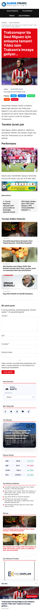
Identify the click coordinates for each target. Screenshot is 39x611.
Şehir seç (8, 393)
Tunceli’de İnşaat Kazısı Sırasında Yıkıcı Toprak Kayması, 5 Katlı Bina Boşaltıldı (19, 487)
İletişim (12, 15)
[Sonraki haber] (32, 426)
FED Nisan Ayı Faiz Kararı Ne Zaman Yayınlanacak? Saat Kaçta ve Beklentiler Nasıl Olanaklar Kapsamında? (18, 500)
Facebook (22, 96)
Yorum (5, 316)
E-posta (5, 344)
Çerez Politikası (24, 15)
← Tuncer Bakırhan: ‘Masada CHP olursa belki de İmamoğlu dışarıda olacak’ (9, 206)
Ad (3, 336)
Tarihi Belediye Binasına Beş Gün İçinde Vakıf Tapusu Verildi (18, 505)
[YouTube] (22, 411)
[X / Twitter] (11, 411)
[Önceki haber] (28, 426)
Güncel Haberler (12, 11)
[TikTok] (28, 411)
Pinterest (14, 99)
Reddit (7, 99)
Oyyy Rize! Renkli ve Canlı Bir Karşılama (17, 496)
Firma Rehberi (27, 11)
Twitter (14, 96)
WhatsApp (31, 96)
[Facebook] (5, 411)
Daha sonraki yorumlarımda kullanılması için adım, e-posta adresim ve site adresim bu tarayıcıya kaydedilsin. (19, 365)
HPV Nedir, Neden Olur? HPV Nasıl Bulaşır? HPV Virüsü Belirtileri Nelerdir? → (28, 205)
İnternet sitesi (7, 352)
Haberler (4, 22)
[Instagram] (17, 411)
